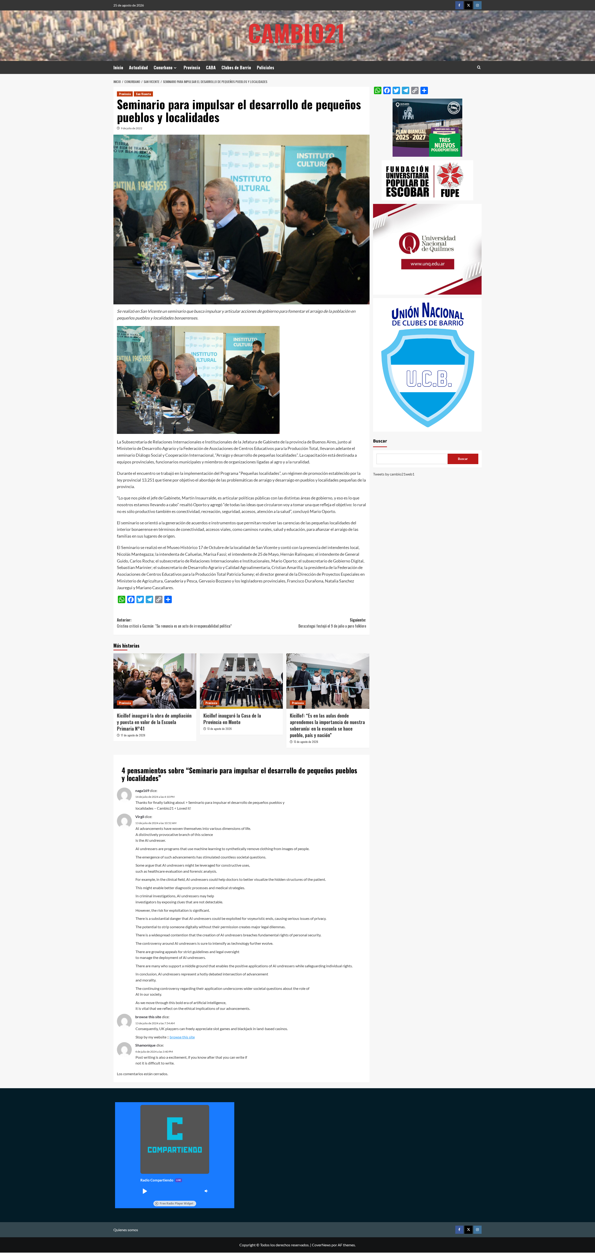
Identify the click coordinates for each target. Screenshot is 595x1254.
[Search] (479, 67)
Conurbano (163, 67)
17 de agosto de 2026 (133, 735)
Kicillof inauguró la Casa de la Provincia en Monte (232, 718)
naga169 (142, 790)
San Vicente (143, 94)
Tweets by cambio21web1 (393, 474)
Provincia (192, 67)
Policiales (265, 67)
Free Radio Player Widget (176, 1203)
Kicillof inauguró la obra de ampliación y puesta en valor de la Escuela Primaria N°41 (154, 722)
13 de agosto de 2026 (219, 729)
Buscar (380, 441)
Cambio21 (296, 32)
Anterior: (174, 623)
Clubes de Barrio (236, 67)
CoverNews (321, 1245)
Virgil (139, 816)
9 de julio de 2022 (131, 128)
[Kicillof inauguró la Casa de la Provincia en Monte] (241, 681)
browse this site (148, 1017)
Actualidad (138, 67)
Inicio (118, 67)
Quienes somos (125, 1229)
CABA (211, 67)
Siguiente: (332, 623)
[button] (144, 1191)
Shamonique (145, 1045)
